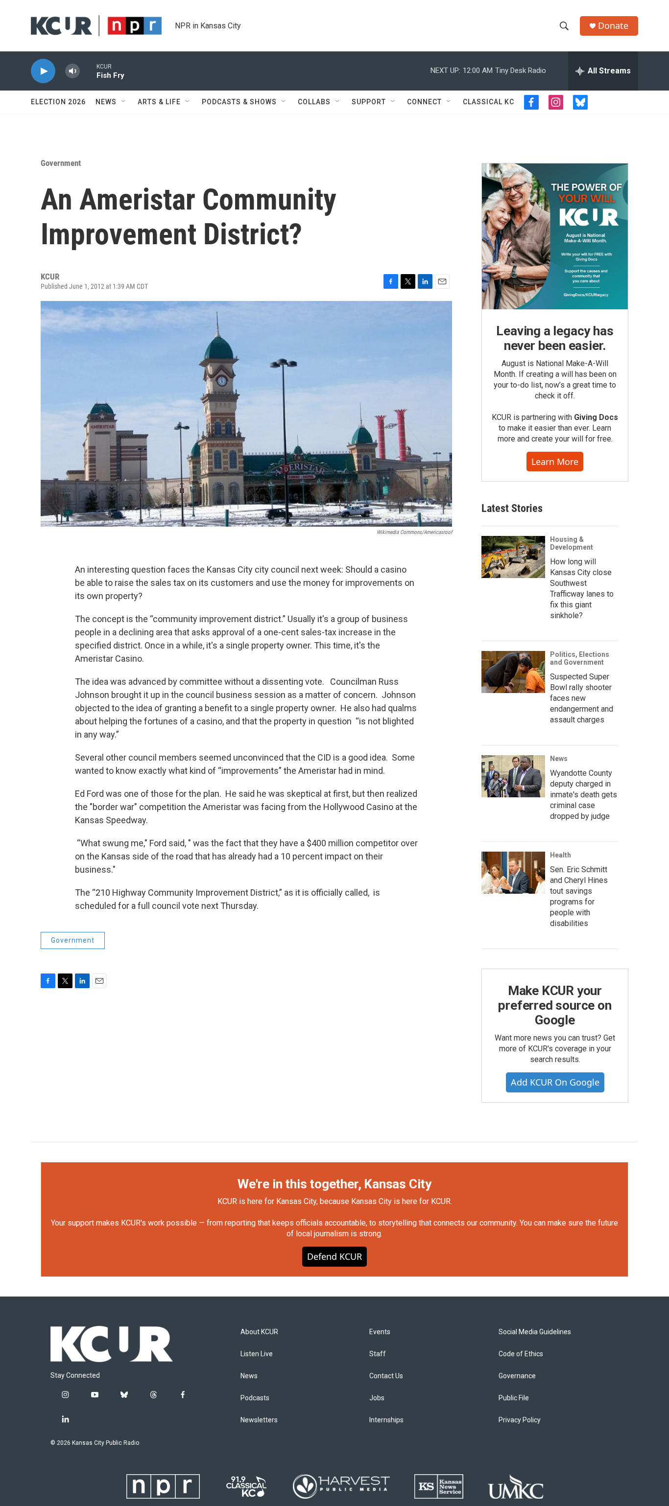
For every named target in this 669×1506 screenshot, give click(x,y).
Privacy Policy (520, 1420)
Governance (517, 1376)
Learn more (554, 461)
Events (379, 1332)
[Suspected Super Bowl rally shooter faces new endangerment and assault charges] (513, 672)
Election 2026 (58, 102)
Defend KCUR (334, 1256)
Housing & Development (571, 543)
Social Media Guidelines (535, 1332)
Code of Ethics (521, 1354)
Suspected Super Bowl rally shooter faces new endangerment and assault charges (581, 698)
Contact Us (386, 1376)
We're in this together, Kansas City (334, 1184)
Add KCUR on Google (555, 1082)
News (106, 102)
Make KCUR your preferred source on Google (554, 1005)
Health (560, 855)
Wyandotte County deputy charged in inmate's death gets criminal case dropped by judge (583, 794)
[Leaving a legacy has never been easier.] (555, 236)
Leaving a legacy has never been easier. (554, 338)
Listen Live (256, 1354)
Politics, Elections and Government (579, 658)
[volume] (72, 71)
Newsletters (259, 1420)
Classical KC (488, 102)
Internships (386, 1420)
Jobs (376, 1398)
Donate (613, 26)
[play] (43, 71)
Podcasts (254, 1398)
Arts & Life (159, 102)
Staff (377, 1354)
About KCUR (259, 1332)
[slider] (88, 71)
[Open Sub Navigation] (124, 102)
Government (61, 163)
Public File (514, 1398)
